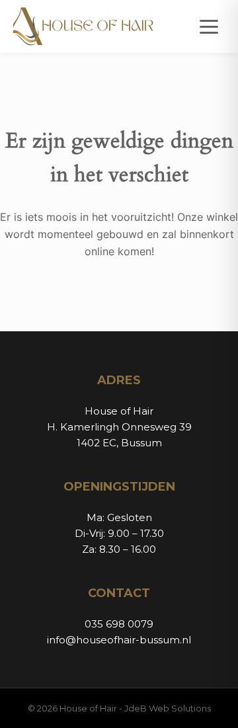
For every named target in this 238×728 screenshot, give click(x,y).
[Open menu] (209, 26)
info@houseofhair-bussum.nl (119, 639)
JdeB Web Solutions (167, 708)
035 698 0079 (119, 624)
